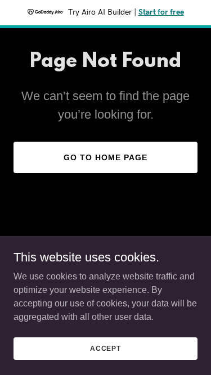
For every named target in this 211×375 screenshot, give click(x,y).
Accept (105, 348)
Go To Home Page (105, 157)
